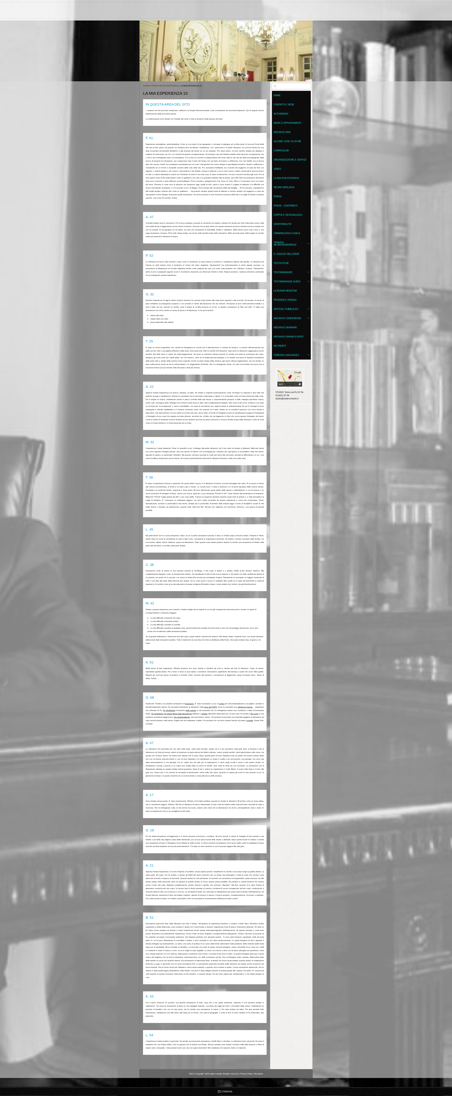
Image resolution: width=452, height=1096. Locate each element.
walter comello (226, 9)
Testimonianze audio (287, 281)
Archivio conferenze (287, 318)
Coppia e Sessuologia (288, 215)
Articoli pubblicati (286, 309)
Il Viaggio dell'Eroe (286, 254)
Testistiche (281, 263)
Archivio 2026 (282, 132)
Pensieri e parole (285, 300)
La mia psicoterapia (286, 178)
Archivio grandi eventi (289, 336)
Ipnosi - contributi (286, 205)
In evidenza (281, 113)
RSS (191, 1074)
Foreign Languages (286, 355)
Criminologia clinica (287, 233)
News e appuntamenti (287, 123)
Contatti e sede (284, 104)
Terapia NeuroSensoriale (165, 86)
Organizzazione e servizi (290, 159)
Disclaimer (258, 1074)
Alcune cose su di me (287, 141)
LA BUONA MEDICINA (285, 290)
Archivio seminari (285, 327)
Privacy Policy (246, 1074)
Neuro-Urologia (284, 187)
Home (146, 86)
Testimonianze (283, 272)
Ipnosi (278, 196)
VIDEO (277, 169)
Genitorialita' (283, 224)
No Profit (280, 346)
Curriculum (281, 150)
